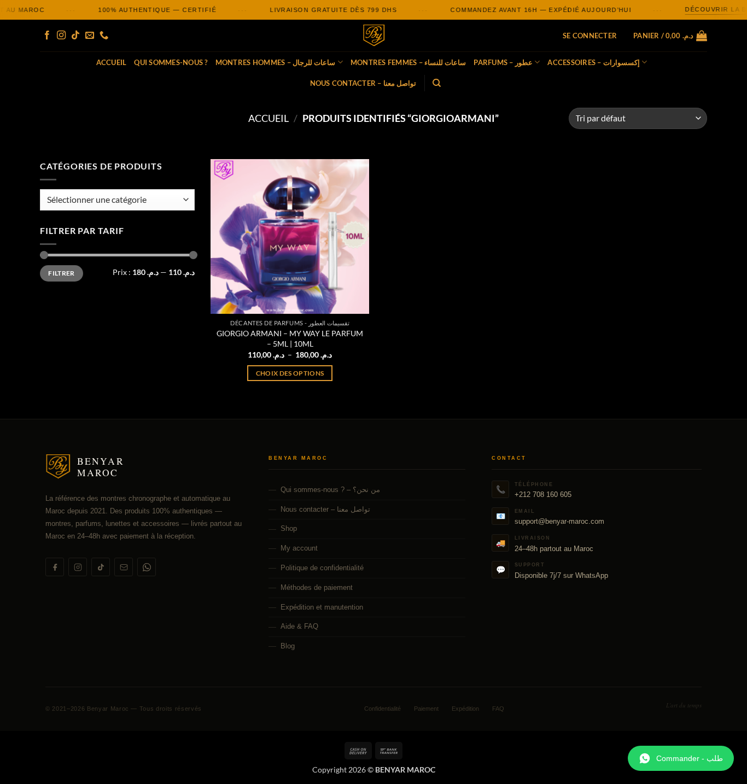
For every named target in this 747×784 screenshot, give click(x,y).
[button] (590, 35)
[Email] (123, 567)
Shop (289, 528)
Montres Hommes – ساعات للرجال (275, 62)
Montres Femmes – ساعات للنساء (408, 62)
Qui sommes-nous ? (170, 62)
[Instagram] (77, 567)
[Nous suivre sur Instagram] (61, 35)
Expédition (465, 708)
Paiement (426, 708)
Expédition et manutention (322, 607)
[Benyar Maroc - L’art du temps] (374, 36)
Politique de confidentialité (322, 568)
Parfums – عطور (503, 62)
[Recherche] (437, 83)
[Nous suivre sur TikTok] (75, 35)
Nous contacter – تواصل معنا (363, 83)
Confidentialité (382, 708)
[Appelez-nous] (104, 35)
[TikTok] (100, 567)
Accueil (111, 62)
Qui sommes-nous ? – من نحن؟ (330, 489)
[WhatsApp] (146, 567)
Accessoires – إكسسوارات (593, 62)
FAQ (498, 708)
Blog (288, 646)
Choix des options (290, 373)
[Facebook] (54, 567)
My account (299, 548)
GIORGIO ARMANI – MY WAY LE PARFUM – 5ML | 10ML (290, 338)
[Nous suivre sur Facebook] (47, 35)
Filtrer (61, 273)
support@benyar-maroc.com (559, 521)
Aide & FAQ (299, 626)
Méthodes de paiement (317, 587)
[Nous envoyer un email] (89, 35)
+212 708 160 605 (543, 494)
